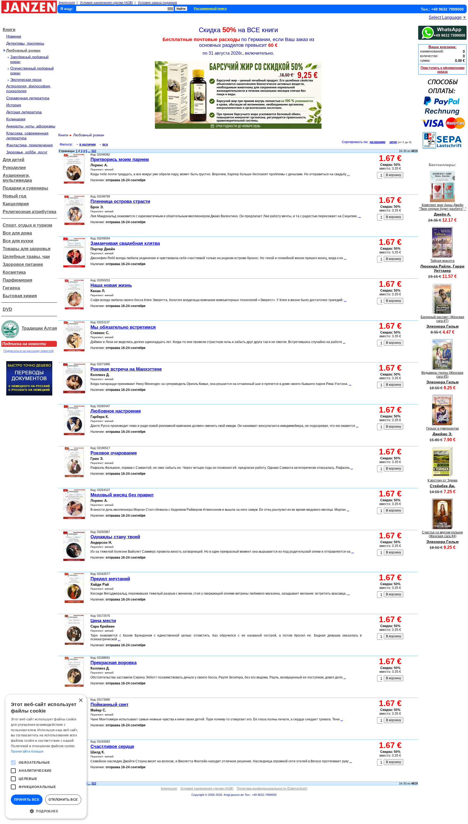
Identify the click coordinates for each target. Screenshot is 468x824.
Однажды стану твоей (115, 536)
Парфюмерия (17, 280)
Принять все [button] (26, 800)
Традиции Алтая (39, 328)
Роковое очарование (113, 453)
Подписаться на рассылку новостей (28, 350)
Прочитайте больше (27, 751)
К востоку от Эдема (442, 480)
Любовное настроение (115, 411)
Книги (9, 29)
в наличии (87, 144)
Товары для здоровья (26, 248)
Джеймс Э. (442, 434)
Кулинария (15, 119)
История (13, 105)
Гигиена (11, 288)
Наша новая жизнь (111, 285)
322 (93, 151)
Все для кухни (18, 241)
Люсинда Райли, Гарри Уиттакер (442, 268)
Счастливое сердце (112, 746)
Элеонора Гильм (442, 326)
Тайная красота (442, 261)
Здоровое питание (23, 264)
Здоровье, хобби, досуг (26, 152)
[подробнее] (442, 200)
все (105, 144)
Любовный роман (23, 50)
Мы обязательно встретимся (123, 327)
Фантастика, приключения (29, 145)
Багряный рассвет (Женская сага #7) (442, 319)
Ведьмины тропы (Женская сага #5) (442, 374)
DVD (7, 309)
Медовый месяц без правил (122, 494)
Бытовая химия (20, 296)
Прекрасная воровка (113, 662)
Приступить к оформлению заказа (442, 70)
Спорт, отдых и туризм (27, 225)
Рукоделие (14, 167)
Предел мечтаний (110, 578)
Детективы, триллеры (25, 43)
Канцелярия (16, 204)
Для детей (13, 159)
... (89, 151)
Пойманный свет (109, 704)
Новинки (13, 36)
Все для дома (17, 233)
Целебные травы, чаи (26, 256)
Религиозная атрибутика (29, 211)
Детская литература (24, 112)
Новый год (14, 196)
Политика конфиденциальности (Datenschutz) (272, 788)
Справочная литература (27, 98)
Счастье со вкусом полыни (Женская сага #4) (442, 534)
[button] (46, 810)
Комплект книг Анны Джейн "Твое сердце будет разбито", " (442, 207)
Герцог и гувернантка (442, 428)
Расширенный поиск (210, 9)
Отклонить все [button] (63, 800)
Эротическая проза (25, 80)
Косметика (14, 272)
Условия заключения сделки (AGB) (106, 3)
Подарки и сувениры (25, 188)
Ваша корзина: (442, 47)
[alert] (46, 757)
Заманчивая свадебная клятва (125, 243)
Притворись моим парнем (119, 159)
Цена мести (103, 620)
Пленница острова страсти (120, 201)
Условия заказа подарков (157, 3)
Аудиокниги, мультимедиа (17, 178)
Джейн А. (442, 214)
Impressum (67, 3)
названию (377, 142)
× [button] (81, 700)
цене (393, 142)
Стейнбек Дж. (442, 486)
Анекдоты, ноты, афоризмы (30, 126)
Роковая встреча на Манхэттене (126, 369)
